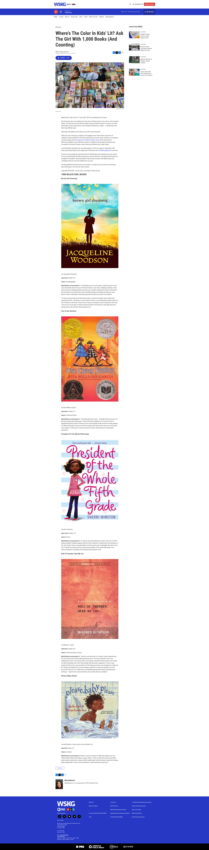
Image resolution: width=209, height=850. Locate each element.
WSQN (63, 839)
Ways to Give (93, 17)
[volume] (60, 12)
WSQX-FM (64, 838)
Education (74, 17)
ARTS (80, 17)
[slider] (63, 12)
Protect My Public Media (116, 817)
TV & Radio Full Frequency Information (141, 802)
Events (101, 17)
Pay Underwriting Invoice (138, 817)
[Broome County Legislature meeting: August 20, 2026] (134, 47)
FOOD (85, 17)
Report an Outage (136, 809)
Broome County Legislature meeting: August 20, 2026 (146, 48)
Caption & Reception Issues (139, 806)
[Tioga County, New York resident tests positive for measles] (134, 72)
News (55, 17)
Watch (67, 17)
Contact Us (113, 802)
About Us (91, 802)
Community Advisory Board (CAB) (97, 813)
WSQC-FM (59, 839)
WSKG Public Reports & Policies (118, 809)
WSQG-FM (69, 838)
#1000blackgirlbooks (105, 150)
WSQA (77, 838)
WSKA (72, 839)
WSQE (73, 838)
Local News (143, 31)
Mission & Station (93, 806)
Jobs (90, 817)
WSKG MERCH (110, 17)
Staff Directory (114, 806)
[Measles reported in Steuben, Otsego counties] (134, 59)
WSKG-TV (68, 839)
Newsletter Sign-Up (137, 813)
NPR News (58, 27)
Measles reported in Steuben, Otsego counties (146, 61)
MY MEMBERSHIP (138, 4)
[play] (56, 12)
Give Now (150, 4)
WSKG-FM (59, 838)
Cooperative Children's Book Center (87, 140)
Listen (61, 17)
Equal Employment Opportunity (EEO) (120, 813)
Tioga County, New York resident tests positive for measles (146, 73)
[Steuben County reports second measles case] (134, 34)
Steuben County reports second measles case (144, 36)
